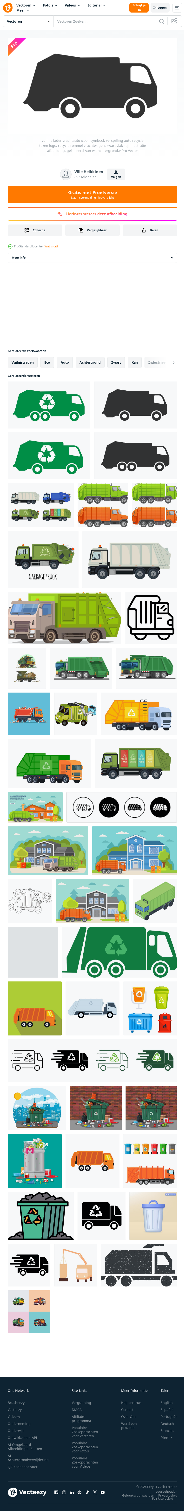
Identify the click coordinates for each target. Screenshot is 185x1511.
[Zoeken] (162, 21)
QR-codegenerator (23, 1464)
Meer (20, 10)
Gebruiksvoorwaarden (135, 1493)
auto (65, 360)
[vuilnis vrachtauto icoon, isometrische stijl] (155, 899)
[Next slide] (166, 360)
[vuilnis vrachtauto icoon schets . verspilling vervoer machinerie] (151, 616)
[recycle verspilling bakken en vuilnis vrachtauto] (150, 1159)
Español (163, 1407)
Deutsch (163, 1421)
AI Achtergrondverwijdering (28, 1455)
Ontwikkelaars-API (22, 1435)
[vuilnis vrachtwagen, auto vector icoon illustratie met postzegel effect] (139, 1263)
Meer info (19, 256)
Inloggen (160, 8)
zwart (116, 360)
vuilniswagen (23, 360)
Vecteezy (15, 1407)
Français (164, 1428)
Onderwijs (16, 1428)
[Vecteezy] (8, 8)
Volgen (116, 177)
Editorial (94, 5)
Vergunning (81, 1400)
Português (165, 1414)
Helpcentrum (131, 1400)
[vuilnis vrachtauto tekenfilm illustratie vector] (81, 666)
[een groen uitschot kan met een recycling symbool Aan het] (41, 1214)
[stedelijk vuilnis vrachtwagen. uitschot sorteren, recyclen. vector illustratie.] (139, 712)
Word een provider (129, 1423)
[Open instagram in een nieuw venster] (64, 1490)
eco (47, 360)
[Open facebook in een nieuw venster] (56, 1490)
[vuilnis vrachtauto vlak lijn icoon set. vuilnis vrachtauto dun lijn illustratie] (121, 805)
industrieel (157, 360)
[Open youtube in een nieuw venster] (103, 1490)
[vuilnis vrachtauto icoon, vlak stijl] (35, 1007)
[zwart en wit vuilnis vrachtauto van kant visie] (30, 899)
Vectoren (23, 5)
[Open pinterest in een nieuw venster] (79, 1490)
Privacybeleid (164, 1493)
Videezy (14, 1414)
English (163, 1400)
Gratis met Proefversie (92, 195)
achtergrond (90, 360)
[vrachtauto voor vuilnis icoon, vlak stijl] (92, 1159)
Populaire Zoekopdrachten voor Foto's (85, 1444)
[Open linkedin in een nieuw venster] (72, 1490)
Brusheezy (16, 1400)
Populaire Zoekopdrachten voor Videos (85, 1460)
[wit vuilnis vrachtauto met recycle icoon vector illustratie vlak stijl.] (92, 1007)
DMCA (77, 1407)
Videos (70, 5)
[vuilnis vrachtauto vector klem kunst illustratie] (29, 1309)
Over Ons (128, 1414)
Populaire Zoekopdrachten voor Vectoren (85, 1429)
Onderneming (19, 1421)
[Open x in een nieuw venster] (95, 1490)
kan (135, 360)
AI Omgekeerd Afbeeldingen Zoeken (25, 1444)
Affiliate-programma (81, 1416)
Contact (127, 1407)
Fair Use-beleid (159, 1496)
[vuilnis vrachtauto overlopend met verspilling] (27, 666)
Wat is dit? (51, 246)
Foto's (48, 5)
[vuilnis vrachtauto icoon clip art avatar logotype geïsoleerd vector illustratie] (33, 950)
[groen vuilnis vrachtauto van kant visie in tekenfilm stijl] (75, 712)
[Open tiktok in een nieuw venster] (87, 1490)
